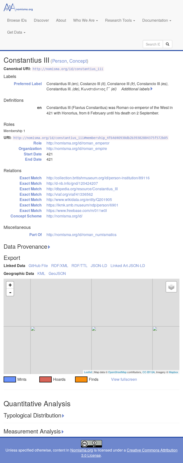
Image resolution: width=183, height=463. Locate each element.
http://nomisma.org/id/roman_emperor (77, 143)
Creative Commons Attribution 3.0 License (129, 452)
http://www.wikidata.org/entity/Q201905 (79, 199)
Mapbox (173, 372)
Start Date (33, 154)
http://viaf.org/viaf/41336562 (69, 194)
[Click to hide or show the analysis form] (63, 415)
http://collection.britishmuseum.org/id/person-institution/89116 (98, 177)
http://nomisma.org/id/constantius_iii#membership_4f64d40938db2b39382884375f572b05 (90, 138)
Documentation (155, 20)
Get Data (15, 32)
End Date (33, 159)
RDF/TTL (79, 265)
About (61, 20)
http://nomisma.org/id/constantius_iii (68, 69)
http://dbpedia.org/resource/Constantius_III (82, 188)
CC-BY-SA (148, 372)
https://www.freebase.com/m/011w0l (76, 210)
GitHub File (38, 265)
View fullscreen (124, 379)
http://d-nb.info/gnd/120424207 (72, 183)
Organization (30, 148)
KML (41, 273)
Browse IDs (17, 20)
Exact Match (31, 177)
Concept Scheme (26, 216)
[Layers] (171, 287)
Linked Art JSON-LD (128, 265)
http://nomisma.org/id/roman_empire (76, 148)
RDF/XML (59, 265)
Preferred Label (28, 83)
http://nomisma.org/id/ (64, 216)
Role (37, 143)
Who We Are (84, 20)
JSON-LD (99, 265)
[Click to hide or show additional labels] (151, 89)
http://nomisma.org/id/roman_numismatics (81, 234)
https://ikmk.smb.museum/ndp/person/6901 (82, 205)
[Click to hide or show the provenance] (49, 247)
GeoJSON (57, 273)
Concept (78, 60)
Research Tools (119, 20)
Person (59, 60)
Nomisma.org (81, 450)
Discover (41, 20)
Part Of (35, 234)
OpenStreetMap (117, 372)
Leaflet (88, 372)
